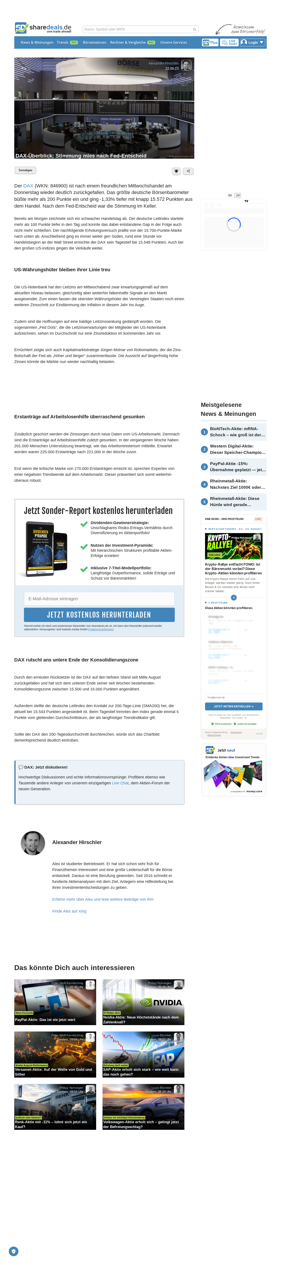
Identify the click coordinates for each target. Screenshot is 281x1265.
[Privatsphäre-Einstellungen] (13, 1251)
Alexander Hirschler (163, 63)
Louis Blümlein (161, 1035)
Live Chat (120, 783)
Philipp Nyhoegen (159, 983)
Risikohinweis (214, 730)
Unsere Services (173, 42)
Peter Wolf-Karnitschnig (67, 983)
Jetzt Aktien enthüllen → (234, 701)
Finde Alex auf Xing (69, 911)
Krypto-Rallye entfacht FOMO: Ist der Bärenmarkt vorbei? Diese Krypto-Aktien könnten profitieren (233, 568)
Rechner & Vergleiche (128, 42)
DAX (28, 186)
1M (238, 195)
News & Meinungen (37, 42)
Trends (62, 42)
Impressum (236, 727)
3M (230, 195)
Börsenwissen (94, 42)
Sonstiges (25, 170)
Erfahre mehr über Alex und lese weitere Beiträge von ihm (102, 899)
